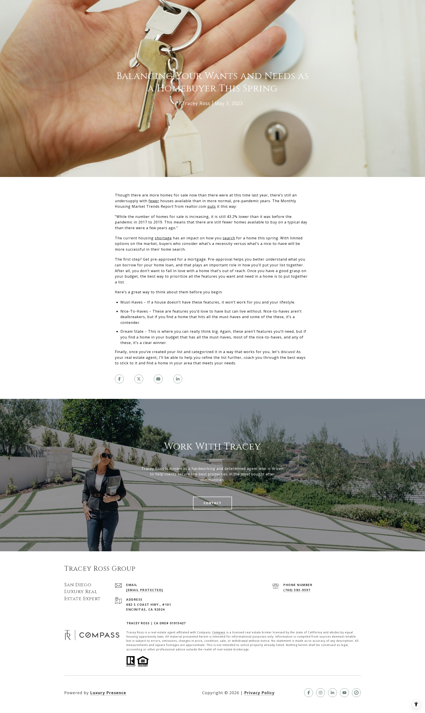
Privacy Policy (259, 692)
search (229, 238)
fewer (154, 200)
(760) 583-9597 (296, 590)
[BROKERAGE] (356, 692)
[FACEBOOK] (308, 692)
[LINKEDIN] (332, 692)
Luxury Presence (108, 692)
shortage (163, 238)
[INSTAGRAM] (320, 692)
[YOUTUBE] (344, 692)
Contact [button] (213, 503)
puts (211, 206)
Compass (218, 632)
